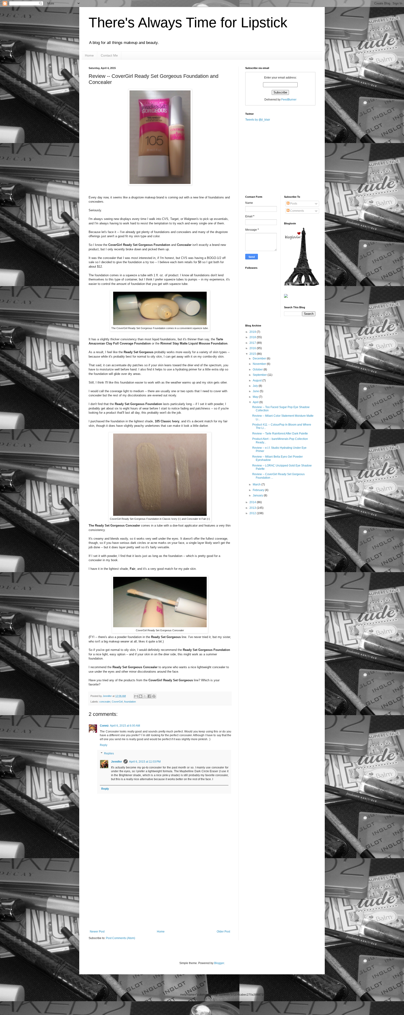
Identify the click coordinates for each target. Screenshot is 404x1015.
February (259, 490)
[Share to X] (145, 696)
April (256, 402)
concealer (104, 701)
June (256, 391)
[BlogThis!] (140, 696)
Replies (109, 753)
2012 (253, 513)
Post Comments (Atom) (120, 938)
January (258, 495)
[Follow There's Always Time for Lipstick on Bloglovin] (301, 285)
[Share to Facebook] (149, 696)
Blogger (219, 963)
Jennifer (107, 696)
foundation (130, 701)
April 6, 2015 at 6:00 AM (125, 725)
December (260, 358)
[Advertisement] (160, 895)
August (257, 380)
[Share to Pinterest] (154, 696)
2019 (253, 332)
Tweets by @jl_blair (257, 119)
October (258, 369)
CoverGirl (117, 701)
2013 (253, 507)
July (256, 385)
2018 (253, 337)
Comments (296, 210)
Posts (293, 203)
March (257, 484)
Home (89, 55)
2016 (253, 348)
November (260, 364)
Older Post (223, 931)
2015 (253, 353)
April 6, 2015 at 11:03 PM (145, 761)
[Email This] (136, 696)
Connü (104, 725)
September (260, 375)
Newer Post (97, 931)
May (256, 396)
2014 (253, 502)
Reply (103, 745)
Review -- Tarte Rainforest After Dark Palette (280, 433)
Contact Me (109, 55)
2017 (253, 342)
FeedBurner (288, 99)
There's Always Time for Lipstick (188, 22)
